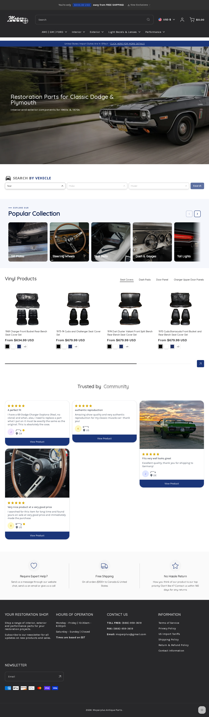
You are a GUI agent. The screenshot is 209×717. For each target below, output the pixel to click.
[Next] (197, 214)
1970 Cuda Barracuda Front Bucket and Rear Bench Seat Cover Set (181, 295)
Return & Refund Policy (174, 645)
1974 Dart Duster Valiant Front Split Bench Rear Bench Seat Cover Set (129, 296)
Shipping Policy (169, 639)
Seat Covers (126, 279)
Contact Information (171, 650)
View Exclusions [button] (139, 4)
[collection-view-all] (200, 363)
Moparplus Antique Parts (107, 710)
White (13, 346)
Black (7, 346)
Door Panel (162, 279)
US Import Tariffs (169, 633)
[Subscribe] (60, 676)
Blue (19, 346)
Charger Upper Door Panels (189, 279)
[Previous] (189, 214)
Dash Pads (145, 279)
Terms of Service (169, 622)
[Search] (148, 19)
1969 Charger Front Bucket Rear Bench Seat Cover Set (25, 295)
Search (197, 185)
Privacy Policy (167, 628)
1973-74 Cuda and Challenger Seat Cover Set (78, 295)
